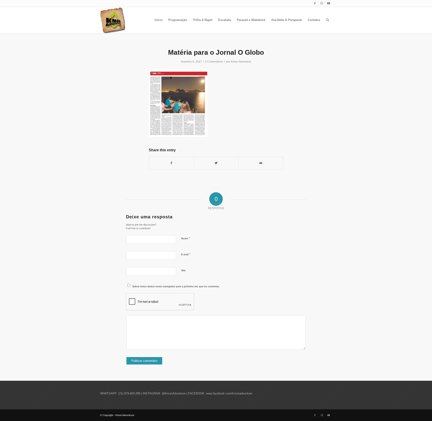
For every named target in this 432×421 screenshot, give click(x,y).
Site (183, 270)
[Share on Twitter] (216, 163)
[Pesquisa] (327, 20)
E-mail (185, 254)
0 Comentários (214, 61)
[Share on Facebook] (171, 163)
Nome (185, 238)
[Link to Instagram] (321, 3)
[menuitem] (158, 20)
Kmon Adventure (241, 61)
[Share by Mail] (260, 163)
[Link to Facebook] (315, 3)
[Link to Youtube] (328, 3)
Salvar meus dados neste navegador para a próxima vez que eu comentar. (175, 286)
